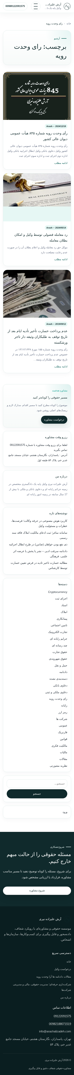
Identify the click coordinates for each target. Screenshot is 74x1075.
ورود (65, 811)
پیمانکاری (62, 618)
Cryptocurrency (57, 592)
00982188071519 (60, 1023)
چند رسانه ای (59, 645)
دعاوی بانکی (60, 685)
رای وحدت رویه (58, 698)
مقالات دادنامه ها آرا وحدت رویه (53, 976)
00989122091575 (15, 6)
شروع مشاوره (37, 890)
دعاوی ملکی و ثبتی (56, 692)
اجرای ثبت (61, 598)
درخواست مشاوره (54, 419)
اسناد (64, 605)
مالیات (63, 752)
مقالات (63, 759)
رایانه (64, 705)
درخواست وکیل (62, 969)
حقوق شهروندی (58, 658)
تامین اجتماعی (59, 625)
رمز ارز (62, 712)
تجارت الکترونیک (57, 632)
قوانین (63, 739)
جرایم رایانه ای (58, 638)
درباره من (65, 997)
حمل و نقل (60, 665)
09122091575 (17, 444)
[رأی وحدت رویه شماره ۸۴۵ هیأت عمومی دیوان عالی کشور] (37, 96)
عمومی (63, 725)
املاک (64, 612)
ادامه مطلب (60, 163)
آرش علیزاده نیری (52, 4)
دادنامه (63, 672)
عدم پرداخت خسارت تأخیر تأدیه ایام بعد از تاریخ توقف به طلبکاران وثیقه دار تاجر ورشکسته (37, 336)
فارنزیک (62, 732)
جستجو (37, 793)
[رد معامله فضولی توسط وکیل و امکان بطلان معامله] (37, 197)
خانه (69, 23)
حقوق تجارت (59, 652)
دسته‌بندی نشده (58, 678)
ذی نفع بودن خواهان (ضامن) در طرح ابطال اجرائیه (38, 544)
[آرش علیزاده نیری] (67, 6)
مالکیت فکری (59, 745)
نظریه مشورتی (58, 765)
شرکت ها (61, 719)
